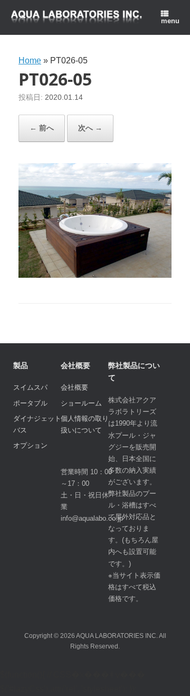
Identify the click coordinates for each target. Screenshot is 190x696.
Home (29, 60)
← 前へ (42, 128)
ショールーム (81, 403)
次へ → (90, 128)
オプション (30, 445)
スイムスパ (30, 387)
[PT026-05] (95, 274)
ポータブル (30, 403)
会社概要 (74, 387)
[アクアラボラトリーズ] (76, 18)
